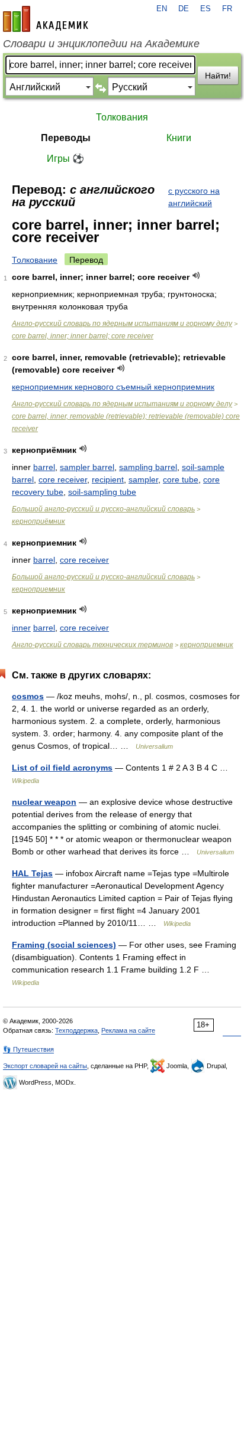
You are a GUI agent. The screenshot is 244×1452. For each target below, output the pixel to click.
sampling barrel (148, 467)
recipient (108, 479)
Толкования (122, 117)
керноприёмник (38, 521)
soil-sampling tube (102, 492)
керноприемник (38, 589)
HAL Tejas (32, 873)
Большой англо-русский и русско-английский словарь (103, 509)
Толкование (34, 260)
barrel (44, 467)
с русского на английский (194, 197)
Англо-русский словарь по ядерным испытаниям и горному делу (122, 323)
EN (161, 9)
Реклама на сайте (128, 1030)
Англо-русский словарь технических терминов (92, 645)
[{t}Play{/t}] (196, 275)
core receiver (62, 479)
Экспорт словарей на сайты (45, 1065)
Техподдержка (76, 1030)
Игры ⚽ (65, 159)
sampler (143, 479)
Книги (178, 138)
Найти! (218, 75)
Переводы (66, 138)
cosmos (28, 696)
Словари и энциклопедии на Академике (101, 44)
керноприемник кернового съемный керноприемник (113, 386)
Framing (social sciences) (64, 944)
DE (183, 9)
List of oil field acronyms (62, 767)
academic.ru (45, 19)
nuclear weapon (44, 802)
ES (205, 9)
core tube (180, 479)
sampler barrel (87, 467)
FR (227, 9)
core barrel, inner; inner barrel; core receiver (82, 336)
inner (21, 627)
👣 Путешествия (28, 1049)
